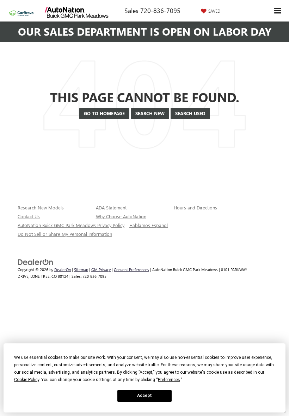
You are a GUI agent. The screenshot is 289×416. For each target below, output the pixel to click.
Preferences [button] (169, 379)
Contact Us (29, 216)
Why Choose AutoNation (121, 216)
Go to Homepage (104, 113)
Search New (150, 113)
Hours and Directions (195, 207)
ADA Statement (111, 207)
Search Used (190, 113)
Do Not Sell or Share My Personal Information (65, 234)
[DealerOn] (36, 262)
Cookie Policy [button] (26, 379)
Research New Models (41, 207)
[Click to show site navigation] (278, 11)
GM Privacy (101, 269)
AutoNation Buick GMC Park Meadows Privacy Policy (71, 225)
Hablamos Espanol (148, 225)
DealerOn (62, 269)
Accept (144, 395)
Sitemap (81, 269)
